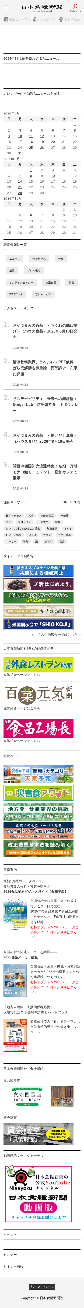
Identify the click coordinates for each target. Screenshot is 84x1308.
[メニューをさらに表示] (6, 7)
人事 (31, 515)
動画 (71, 282)
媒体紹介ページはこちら (22, 675)
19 (42, 142)
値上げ (32, 534)
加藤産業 (52, 528)
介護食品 (51, 282)
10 (20, 136)
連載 (12, 270)
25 (31, 147)
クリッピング (46, 19)
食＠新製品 (39, 258)
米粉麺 (65, 515)
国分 (62, 541)
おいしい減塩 (14, 534)
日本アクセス (14, 515)
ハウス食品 (64, 534)
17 (20, 142)
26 (42, 147)
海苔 (8, 522)
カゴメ (47, 534)
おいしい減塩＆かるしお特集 (23, 528)
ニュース (14, 258)
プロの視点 (33, 270)
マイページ (44, 1287)
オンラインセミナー (21, 282)
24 (20, 147)
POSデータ (16, 294)
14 (20, 181)
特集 (61, 258)
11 (31, 136)
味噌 (25, 541)
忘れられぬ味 (43, 294)
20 (53, 142)
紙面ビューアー (20, 19)
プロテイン (24, 522)
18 (31, 142)
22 (75, 142)
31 (20, 153)
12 (42, 136)
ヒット (68, 528)
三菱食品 (43, 522)
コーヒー (11, 541)
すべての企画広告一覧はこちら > (55, 634)
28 (20, 193)
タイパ (49, 541)
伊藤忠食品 (47, 515)
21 (64, 142)
